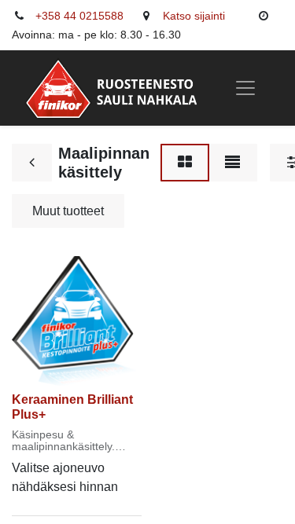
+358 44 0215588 (79, 15)
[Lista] (232, 162)
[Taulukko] (184, 162)
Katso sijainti (194, 15)
